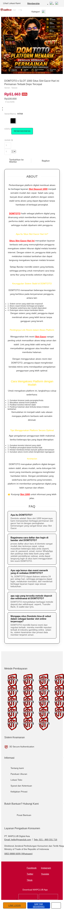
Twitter (30, 874)
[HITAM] (13, 120)
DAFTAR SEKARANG (39, 905)
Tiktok (29, 880)
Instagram (46, 868)
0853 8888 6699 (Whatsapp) (18, 853)
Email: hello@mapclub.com (17, 839)
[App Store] (28, 899)
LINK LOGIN (14, 905)
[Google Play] (48, 899)
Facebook (32, 868)
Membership (33, 3)
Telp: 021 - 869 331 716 (45, 839)
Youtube (45, 874)
